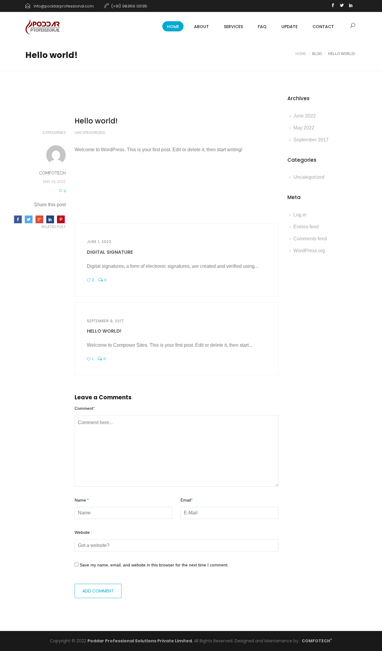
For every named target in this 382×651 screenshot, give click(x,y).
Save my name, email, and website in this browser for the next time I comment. (154, 565)
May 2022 (303, 127)
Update (289, 27)
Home (300, 54)
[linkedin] (350, 6)
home (173, 27)
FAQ (262, 27)
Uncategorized (90, 133)
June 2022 (304, 115)
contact (323, 27)
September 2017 (311, 139)
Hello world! (104, 331)
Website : (83, 532)
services (233, 27)
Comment (85, 408)
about (201, 27)
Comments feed (310, 238)
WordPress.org (309, 250)
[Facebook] (332, 6)
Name (82, 500)
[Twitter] (341, 6)
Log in (299, 214)
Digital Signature (110, 252)
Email (186, 500)
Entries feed (306, 226)
